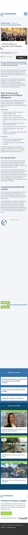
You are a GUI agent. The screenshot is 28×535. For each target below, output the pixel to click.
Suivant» (5, 307)
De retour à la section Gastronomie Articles (11, 25)
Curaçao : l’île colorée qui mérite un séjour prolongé (13, 390)
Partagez (21, 57)
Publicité (3, 527)
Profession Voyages (5, 23)
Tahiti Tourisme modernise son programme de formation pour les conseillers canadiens (14, 380)
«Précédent (5, 302)
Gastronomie (14, 23)
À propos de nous (11, 527)
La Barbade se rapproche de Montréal (12, 398)
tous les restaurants (16, 150)
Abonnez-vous (6, 513)
